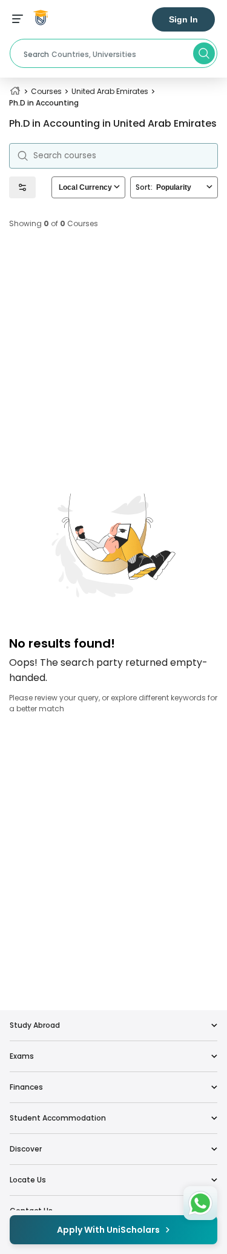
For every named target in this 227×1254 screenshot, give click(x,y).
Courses (46, 91)
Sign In (183, 19)
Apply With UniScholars (108, 1230)
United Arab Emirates (109, 91)
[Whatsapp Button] (200, 1203)
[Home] (15, 91)
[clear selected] (117, 187)
